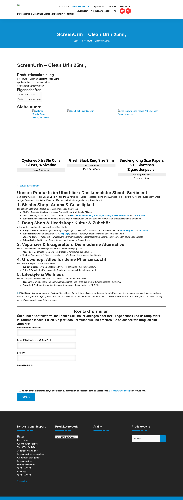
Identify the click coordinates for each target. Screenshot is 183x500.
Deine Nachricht (25, 365)
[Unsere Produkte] (80, 6)
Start (76, 41)
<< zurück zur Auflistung (28, 185)
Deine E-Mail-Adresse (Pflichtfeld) (34, 340)
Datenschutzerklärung (119, 390)
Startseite (22, 481)
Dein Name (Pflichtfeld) (29, 327)
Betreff (21, 353)
